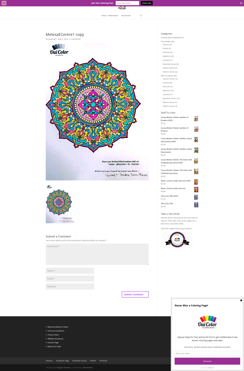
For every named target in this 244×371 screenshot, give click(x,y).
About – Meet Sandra (110, 16)
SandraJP (52, 39)
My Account (126, 16)
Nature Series (168, 68)
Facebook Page (62, 360)
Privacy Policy (53, 335)
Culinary (166, 60)
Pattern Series (169, 72)
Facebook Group (79, 360)
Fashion (166, 83)
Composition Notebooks (171, 37)
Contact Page (53, 342)
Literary (166, 44)
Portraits (166, 52)
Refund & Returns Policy (58, 327)
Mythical (166, 56)
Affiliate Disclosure (55, 338)
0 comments (75, 39)
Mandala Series (169, 64)
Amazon (49, 360)
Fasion (165, 48)
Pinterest (103, 360)
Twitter (93, 360)
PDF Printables (167, 76)
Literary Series (169, 79)
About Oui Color (54, 346)
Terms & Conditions (56, 331)
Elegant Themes (64, 367)
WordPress (88, 367)
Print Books (165, 41)
